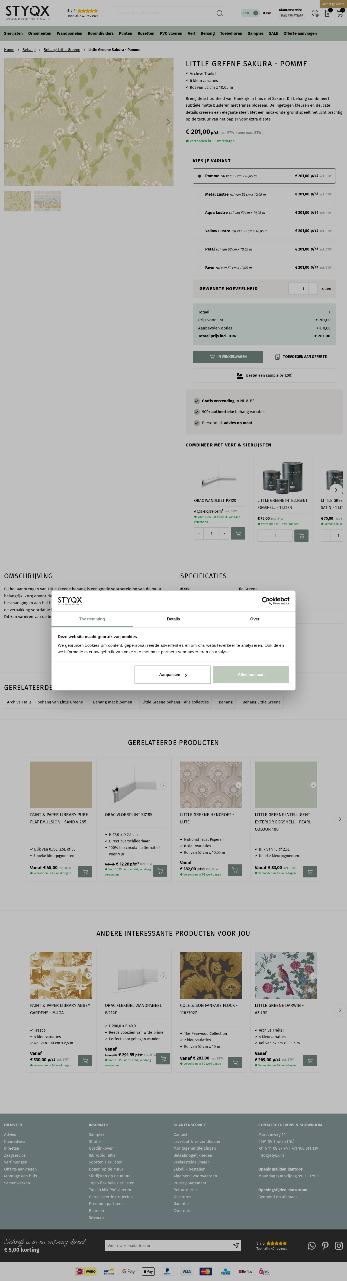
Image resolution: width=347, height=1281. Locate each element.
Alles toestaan (251, 674)
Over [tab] (254, 619)
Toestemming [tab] (92, 619)
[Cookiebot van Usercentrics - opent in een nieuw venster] (266, 601)
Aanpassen (169, 674)
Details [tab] (173, 619)
